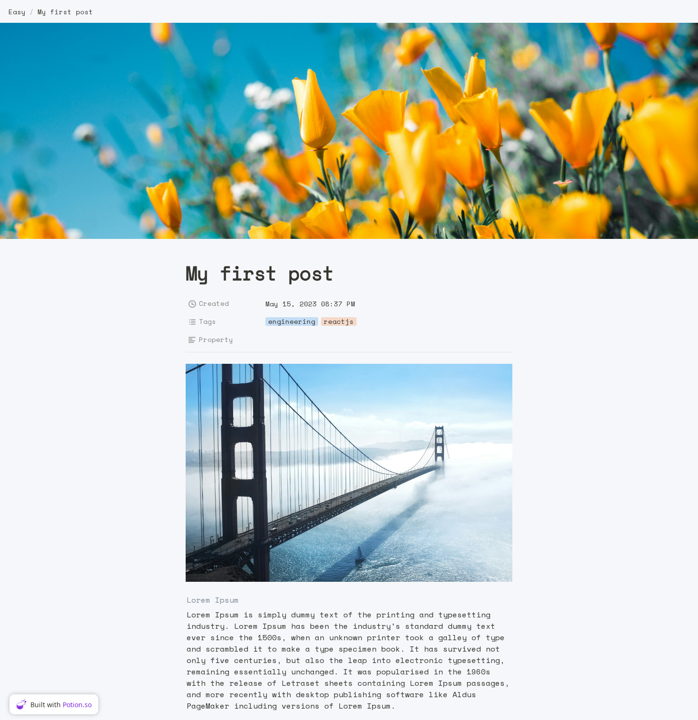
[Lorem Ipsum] (182, 600)
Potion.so (77, 704)
